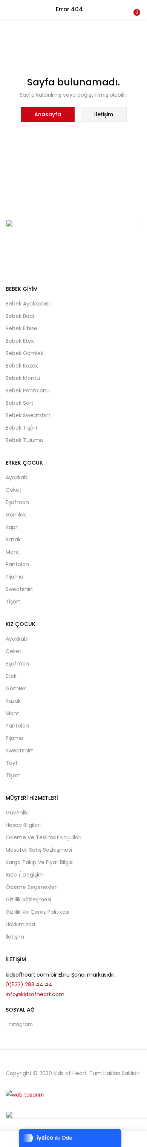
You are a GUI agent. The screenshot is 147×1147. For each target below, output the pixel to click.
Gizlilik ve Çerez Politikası (37, 912)
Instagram (20, 1024)
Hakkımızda (20, 924)
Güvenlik (17, 812)
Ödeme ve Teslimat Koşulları (43, 837)
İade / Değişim (25, 874)
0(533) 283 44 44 (29, 984)
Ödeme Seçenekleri (32, 887)
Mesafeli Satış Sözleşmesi (39, 850)
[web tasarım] (25, 1094)
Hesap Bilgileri (23, 825)
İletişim (103, 114)
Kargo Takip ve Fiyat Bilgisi (40, 862)
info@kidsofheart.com (35, 994)
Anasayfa (47, 114)
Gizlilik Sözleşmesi (28, 899)
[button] (135, 5)
